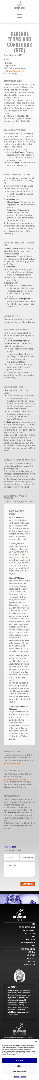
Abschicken (28, 884)
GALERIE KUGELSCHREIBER (27, 927)
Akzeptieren (19, 1060)
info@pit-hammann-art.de (16, 71)
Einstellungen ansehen (19, 1071)
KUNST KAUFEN (30, 939)
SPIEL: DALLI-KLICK (29, 964)
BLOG (33, 936)
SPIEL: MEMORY (30, 958)
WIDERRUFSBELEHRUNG (28, 949)
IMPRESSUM (23, 1077)
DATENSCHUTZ (17, 1077)
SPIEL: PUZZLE (31, 961)
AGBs (33, 946)
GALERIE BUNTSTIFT (29, 930)
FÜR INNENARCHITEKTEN (28, 942)
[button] (36, 1042)
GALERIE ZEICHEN (30, 933)
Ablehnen (19, 1066)
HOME (33, 924)
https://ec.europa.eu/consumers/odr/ (15, 779)
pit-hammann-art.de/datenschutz (18, 761)
